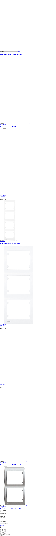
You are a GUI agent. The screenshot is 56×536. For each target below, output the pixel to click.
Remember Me (3, 516)
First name (1, 529)
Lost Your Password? (3, 518)
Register (2, 535)
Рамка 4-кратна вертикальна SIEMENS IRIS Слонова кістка (11, 54)
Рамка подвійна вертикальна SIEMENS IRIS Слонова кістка (11, 197)
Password (1, 533)
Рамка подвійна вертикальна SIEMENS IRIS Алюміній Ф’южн (11, 508)
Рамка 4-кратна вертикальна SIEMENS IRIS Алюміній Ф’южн (11, 464)
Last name (1, 530)
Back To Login (2, 525)
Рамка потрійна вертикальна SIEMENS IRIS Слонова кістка (11, 126)
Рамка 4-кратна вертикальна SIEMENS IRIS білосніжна (10, 243)
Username (1, 531)
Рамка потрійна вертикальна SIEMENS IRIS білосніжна (10, 326)
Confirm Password (2, 534)
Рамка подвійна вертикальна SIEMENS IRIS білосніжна (10, 386)
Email (1, 532)
